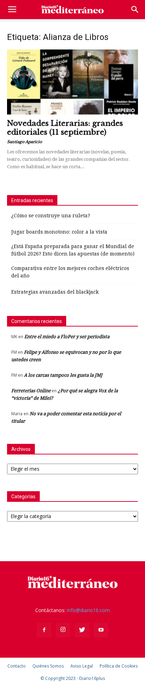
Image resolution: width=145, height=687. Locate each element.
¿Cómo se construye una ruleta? (50, 215)
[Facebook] (44, 630)
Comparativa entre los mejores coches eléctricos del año (70, 271)
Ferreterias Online (31, 390)
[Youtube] (101, 630)
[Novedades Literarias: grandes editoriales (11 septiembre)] (72, 81)
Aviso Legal (81, 666)
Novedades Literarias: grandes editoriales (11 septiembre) (65, 128)
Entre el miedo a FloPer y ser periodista (66, 336)
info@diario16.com (88, 610)
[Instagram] (63, 630)
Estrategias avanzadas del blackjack (55, 292)
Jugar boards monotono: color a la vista (59, 232)
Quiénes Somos (48, 666)
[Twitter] (82, 630)
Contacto (16, 666)
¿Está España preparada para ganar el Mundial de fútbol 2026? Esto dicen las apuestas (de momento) (72, 250)
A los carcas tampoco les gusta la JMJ (63, 375)
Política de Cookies (119, 666)
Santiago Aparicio (24, 141)
